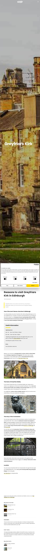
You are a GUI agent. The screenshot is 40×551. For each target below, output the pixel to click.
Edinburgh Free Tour (11, 504)
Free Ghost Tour (11, 509)
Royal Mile (8, 427)
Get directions (7, 473)
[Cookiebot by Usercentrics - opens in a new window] (34, 264)
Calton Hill (9, 548)
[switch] (15, 279)
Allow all (32, 285)
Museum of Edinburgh (28, 425)
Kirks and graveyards (7, 299)
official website (16, 338)
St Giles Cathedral (11, 543)
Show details (35, 282)
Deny (7, 285)
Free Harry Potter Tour (23, 358)
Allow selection (20, 285)
